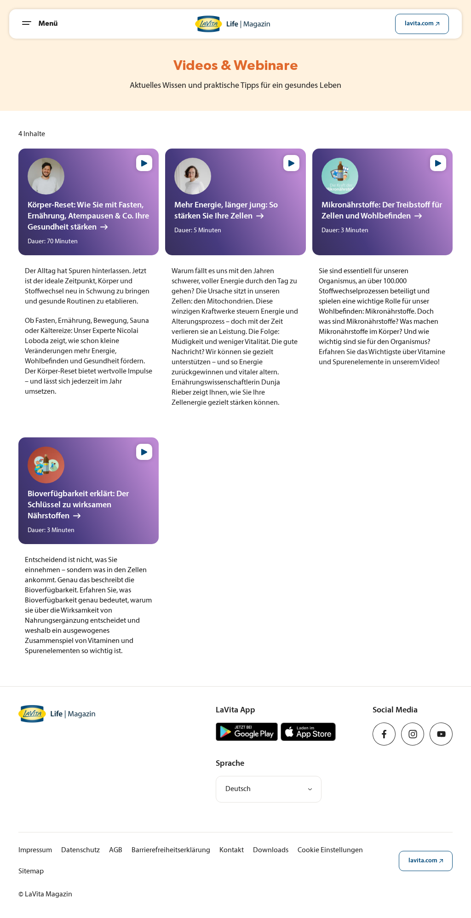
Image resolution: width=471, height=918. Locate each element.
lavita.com (419, 23)
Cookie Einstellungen (330, 850)
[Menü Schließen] (30, 23)
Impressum (35, 850)
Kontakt (231, 850)
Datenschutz (80, 850)
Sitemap (31, 871)
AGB (115, 850)
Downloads (270, 850)
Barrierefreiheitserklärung (171, 850)
